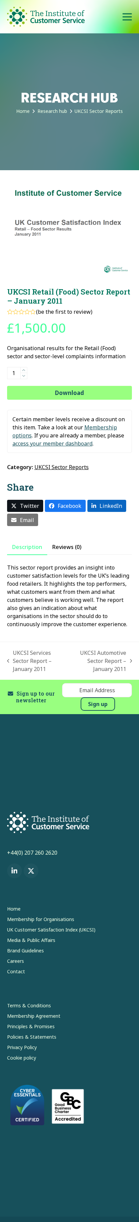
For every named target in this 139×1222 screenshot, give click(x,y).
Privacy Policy (22, 1047)
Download (69, 393)
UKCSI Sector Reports (61, 467)
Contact (16, 971)
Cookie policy (21, 1058)
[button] (127, 16)
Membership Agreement (33, 1016)
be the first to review (64, 311)
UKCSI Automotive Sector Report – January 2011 (98, 661)
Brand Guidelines (25, 950)
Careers (15, 961)
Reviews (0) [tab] (66, 547)
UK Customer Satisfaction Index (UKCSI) (51, 929)
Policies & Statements (31, 1037)
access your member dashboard (52, 443)
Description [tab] (27, 547)
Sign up (98, 704)
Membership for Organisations (40, 919)
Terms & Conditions (29, 1005)
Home (14, 909)
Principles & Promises (31, 1026)
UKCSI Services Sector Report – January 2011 (29, 661)
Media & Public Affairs (31, 940)
